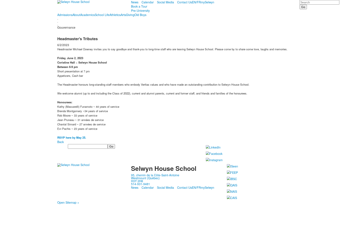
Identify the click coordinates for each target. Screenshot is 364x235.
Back (60, 142)
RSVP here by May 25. (71, 137)
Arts (123, 15)
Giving (130, 15)
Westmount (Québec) (145, 178)
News (134, 2)
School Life (102, 15)
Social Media (165, 2)
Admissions (64, 15)
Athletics (115, 15)
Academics (87, 15)
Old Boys (140, 15)
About (76, 15)
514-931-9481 (140, 184)
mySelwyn (207, 2)
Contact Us (184, 2)
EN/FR (196, 2)
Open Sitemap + (68, 202)
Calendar (148, 2)
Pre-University (140, 10)
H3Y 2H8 (137, 181)
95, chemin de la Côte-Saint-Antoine (155, 175)
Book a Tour (139, 6)
